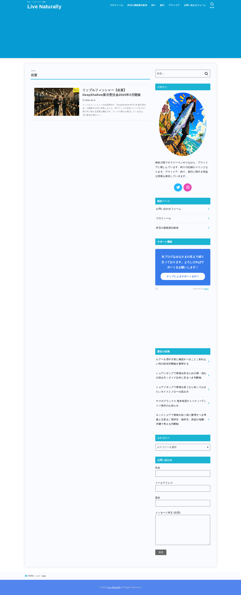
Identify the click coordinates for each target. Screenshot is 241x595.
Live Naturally (44, 6)
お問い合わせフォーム (195, 5)
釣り (153, 5)
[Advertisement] (120, 35)
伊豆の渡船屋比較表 (137, 5)
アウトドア (174, 5)
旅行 (162, 5)
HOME (31, 576)
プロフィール (116, 5)
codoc (206, 289)
